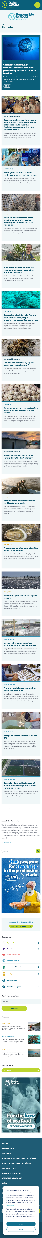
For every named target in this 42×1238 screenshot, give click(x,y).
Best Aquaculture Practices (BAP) (19, 1158)
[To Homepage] (10, 4)
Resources (7, 1153)
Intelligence (6, 1024)
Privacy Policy (10, 1205)
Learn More (6, 842)
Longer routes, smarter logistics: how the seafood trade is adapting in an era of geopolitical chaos (14, 1054)
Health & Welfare (8, 1037)
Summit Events (9, 1168)
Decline (21, 1229)
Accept (21, 1224)
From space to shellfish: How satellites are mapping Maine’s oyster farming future (13, 1028)
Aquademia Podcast (12, 1178)
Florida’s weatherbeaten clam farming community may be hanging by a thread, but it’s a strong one (18, 221)
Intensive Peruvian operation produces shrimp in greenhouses (20, 644)
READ (7, 86)
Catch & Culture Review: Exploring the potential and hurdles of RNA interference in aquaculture (13, 1041)
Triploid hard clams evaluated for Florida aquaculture (20, 689)
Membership (8, 1148)
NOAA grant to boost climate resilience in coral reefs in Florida (20, 173)
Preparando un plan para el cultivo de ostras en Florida (21, 549)
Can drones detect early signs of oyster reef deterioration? (19, 364)
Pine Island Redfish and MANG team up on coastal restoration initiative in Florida (19, 270)
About (5, 1143)
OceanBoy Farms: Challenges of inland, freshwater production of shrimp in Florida (20, 785)
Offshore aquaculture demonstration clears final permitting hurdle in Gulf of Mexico (19, 69)
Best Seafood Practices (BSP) (16, 1163)
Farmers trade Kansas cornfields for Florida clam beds (19, 501)
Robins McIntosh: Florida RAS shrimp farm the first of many (18, 456)
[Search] (38, 851)
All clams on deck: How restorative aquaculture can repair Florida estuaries (21, 410)
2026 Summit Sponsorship (21, 926)
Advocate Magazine (12, 1173)
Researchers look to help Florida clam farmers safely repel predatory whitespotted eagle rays (21, 317)
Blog (4, 1183)
